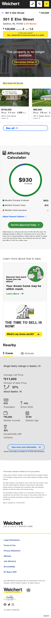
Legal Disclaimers (12, 540)
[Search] (39, 4)
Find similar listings (24, 62)
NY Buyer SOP (10, 572)
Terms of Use (10, 545)
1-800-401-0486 (25, 526)
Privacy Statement (12, 550)
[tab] (8, 354)
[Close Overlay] (48, 41)
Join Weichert (10, 561)
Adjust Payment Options (13, 216)
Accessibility (9, 566)
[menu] (46, 4)
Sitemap (7, 556)
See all (10, 128)
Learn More (15, 293)
